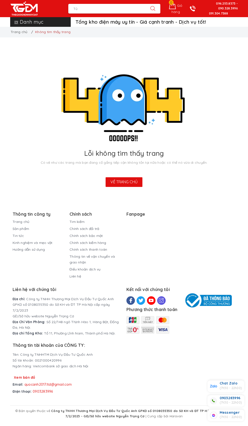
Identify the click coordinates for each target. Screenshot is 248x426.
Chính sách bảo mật (86, 236)
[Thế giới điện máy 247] (31, 8)
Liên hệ (75, 276)
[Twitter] (141, 300)
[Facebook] (130, 300)
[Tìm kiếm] (152, 9)
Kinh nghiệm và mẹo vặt (33, 243)
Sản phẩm (21, 229)
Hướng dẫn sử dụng (29, 249)
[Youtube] (151, 300)
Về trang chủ (124, 181)
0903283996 (43, 391)
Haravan (176, 416)
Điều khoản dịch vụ (85, 269)
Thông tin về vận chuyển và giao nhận (92, 259)
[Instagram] (161, 300)
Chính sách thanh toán (88, 249)
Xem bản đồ (24, 377)
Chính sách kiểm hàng (88, 243)
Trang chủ (21, 222)
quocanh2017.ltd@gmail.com (48, 384)
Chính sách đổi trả (84, 229)
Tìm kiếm (77, 222)
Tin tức (18, 236)
